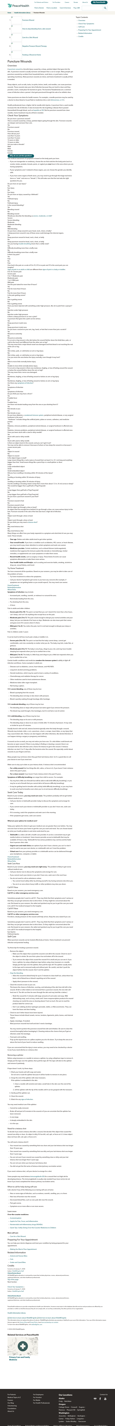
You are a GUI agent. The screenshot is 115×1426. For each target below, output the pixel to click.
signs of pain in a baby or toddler (53, 269)
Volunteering (12, 1406)
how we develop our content (50, 1322)
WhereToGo (12, 590)
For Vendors (37, 1397)
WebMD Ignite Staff (18, 1291)
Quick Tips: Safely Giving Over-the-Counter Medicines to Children (33, 1228)
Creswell (74, 1407)
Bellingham (72, 1416)
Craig (61, 1401)
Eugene (82, 1407)
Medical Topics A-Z (14, 1397)
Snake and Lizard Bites (18, 1262)
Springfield (81, 1410)
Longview (80, 1419)
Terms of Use (23, 1322)
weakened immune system (34, 415)
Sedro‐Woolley (71, 1421)
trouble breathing (25, 244)
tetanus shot (32, 522)
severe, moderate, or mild (42, 216)
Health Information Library (22, 12)
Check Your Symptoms (15, 1287)
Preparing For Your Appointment (89, 30)
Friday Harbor (70, 1419)
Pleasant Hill (71, 1410)
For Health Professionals (41, 1403)
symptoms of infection (25, 383)
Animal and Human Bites (18, 1256)
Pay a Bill (77, 8)
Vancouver (82, 1421)
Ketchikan (67, 1401)
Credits (80, 36)
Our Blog (11, 1403)
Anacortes (62, 1416)
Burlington (81, 1416)
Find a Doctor (39, 8)
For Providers (56, 2)
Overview (81, 20)
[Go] (105, 8)
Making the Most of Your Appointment (23, 1249)
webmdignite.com (36, 1324)
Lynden (61, 1421)
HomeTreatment (13, 585)
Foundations (12, 1408)
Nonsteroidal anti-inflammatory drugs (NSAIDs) (26, 1224)
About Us (85, 2)
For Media (36, 1400)
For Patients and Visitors (41, 2)
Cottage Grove (64, 1407)
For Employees (38, 1395)
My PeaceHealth (99, 2)
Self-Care (81, 27)
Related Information (85, 33)
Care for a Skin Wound (18, 1236)
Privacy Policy (33, 1322)
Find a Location (52, 8)
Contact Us (104, 1395)
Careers (67, 2)
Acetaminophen (15, 1218)
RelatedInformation (14, 587)
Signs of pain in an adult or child (19, 269)
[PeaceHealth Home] (18, 5)
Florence (62, 1410)
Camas (61, 1419)
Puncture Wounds (39, 12)
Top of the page (13, 1279)
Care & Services (65, 8)
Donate (76, 2)
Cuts (11, 1259)
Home (9, 12)
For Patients (12, 1395)
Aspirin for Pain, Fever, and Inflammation (24, 1221)
